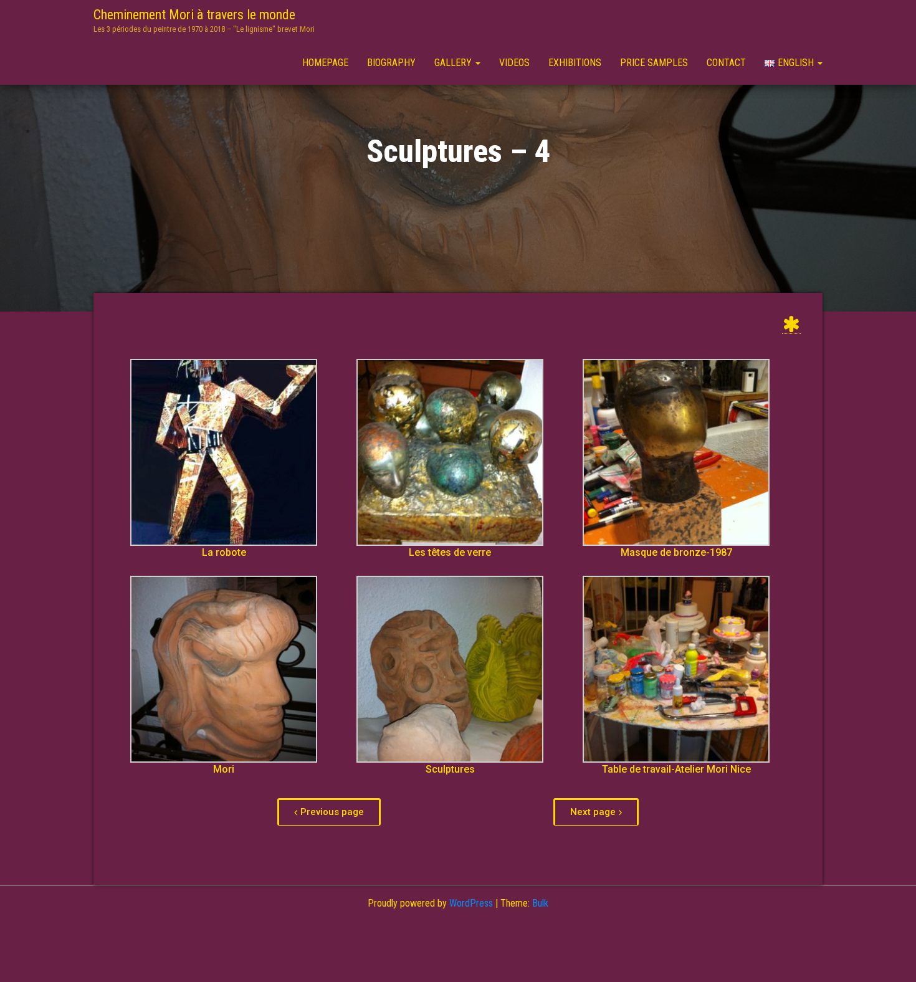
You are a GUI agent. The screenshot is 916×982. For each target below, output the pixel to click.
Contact (726, 63)
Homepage (325, 63)
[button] (329, 812)
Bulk (540, 903)
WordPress (471, 903)
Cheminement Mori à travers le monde (194, 14)
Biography (391, 63)
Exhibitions (574, 63)
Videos (514, 63)
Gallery (454, 63)
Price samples (654, 63)
